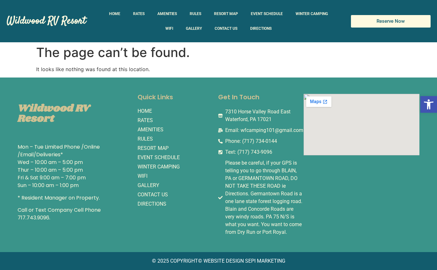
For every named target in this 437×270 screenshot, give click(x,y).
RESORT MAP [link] (226, 14)
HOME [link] (114, 14)
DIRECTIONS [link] (261, 28)
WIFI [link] (169, 28)
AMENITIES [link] (167, 14)
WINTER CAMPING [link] (312, 14)
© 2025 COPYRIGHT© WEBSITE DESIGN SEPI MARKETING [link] (218, 261)
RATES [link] (139, 14)
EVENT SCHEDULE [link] (267, 14)
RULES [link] (195, 14)
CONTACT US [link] (226, 28)
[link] (428, 104)
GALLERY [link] (194, 28)
